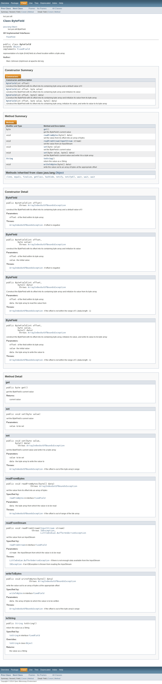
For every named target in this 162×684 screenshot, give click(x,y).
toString (48, 158)
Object (17, 46)
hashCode (49, 177)
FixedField (10, 37)
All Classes (57, 8)
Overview (5, 3)
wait (79, 177)
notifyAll (70, 177)
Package (15, 3)
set (45, 147)
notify (59, 177)
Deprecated (45, 3)
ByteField (11, 83)
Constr (24, 12)
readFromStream (51, 141)
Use (31, 3)
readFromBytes (51, 135)
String (9, 158)
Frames (32, 8)
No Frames (42, 8)
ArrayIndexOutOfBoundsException (47, 205)
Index (54, 3)
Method (31, 12)
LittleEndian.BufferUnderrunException (63, 533)
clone (9, 177)
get (45, 129)
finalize (27, 177)
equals (17, 177)
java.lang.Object (10, 27)
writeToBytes (50, 164)
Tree (36, 3)
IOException (47, 530)
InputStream (66, 141)
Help (61, 3)
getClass (38, 177)
